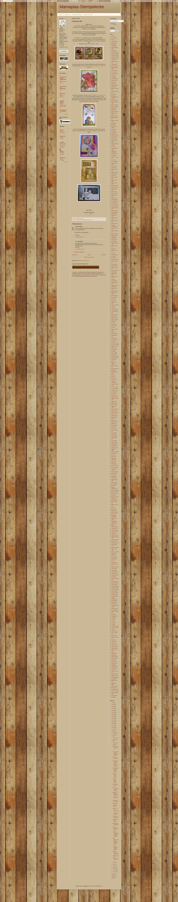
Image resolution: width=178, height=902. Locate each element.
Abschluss (113, 43)
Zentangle (113, 695)
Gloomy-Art (113, 305)
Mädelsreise (113, 396)
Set (112, 560)
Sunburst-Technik (114, 611)
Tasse (112, 621)
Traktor (112, 641)
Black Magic (113, 106)
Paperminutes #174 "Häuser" (115, 820)
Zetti (112, 697)
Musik (112, 423)
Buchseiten (113, 136)
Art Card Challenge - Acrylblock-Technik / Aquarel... (115, 834)
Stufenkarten (113, 610)
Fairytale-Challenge (113, 225)
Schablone (113, 530)
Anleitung (113, 66)
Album (112, 50)
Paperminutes (89, 219)
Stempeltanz (62, 157)
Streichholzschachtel (114, 606)
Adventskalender (114, 47)
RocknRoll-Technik (113, 516)
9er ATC (113, 38)
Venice (61, 158)
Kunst (112, 376)
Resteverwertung (114, 504)
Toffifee (113, 635)
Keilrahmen (113, 358)
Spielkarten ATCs (115, 806)
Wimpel (113, 687)
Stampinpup (113, 584)
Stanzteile (113, 592)
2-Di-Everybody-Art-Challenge (63, 110)
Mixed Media (114, 417)
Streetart (113, 603)
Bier (112, 98)
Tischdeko (113, 631)
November (115, 734)
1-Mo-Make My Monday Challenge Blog (63, 78)
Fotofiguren (113, 254)
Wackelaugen (114, 677)
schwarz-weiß (114, 549)
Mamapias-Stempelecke (81, 6)
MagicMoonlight (114, 398)
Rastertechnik (114, 491)
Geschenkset (113, 295)
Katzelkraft (113, 356)
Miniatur (113, 414)
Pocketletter (113, 471)
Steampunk (113, 596)
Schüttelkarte (114, 547)
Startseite (60, 14)
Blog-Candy (113, 111)
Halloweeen (113, 317)
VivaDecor (113, 673)
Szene (112, 614)
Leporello (113, 379)
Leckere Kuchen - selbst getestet (115, 775)
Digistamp (113, 173)
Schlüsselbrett (114, 539)
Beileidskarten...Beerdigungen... (115, 824)
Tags (112, 619)
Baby (112, 82)
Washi (112, 678)
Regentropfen (114, 496)
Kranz (112, 374)
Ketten (112, 359)
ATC (112, 77)
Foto (112, 253)
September (115, 739)
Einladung (113, 199)
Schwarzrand (114, 551)
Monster (113, 420)
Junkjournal (113, 346)
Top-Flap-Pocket (114, 637)
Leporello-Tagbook (113, 382)
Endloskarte (113, 210)
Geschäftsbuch (114, 288)
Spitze (112, 576)
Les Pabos (113, 387)
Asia (112, 75)
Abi (112, 39)
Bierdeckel (113, 100)
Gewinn (113, 300)
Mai (114, 864)
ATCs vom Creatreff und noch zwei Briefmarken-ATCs (115, 763)
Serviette (113, 556)
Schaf (112, 533)
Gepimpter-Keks (114, 282)
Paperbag (113, 445)
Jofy (112, 341)
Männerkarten (114, 409)
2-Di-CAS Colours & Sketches (62, 102)
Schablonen (113, 531)
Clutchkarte (113, 153)
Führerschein (114, 259)
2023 (113, 708)
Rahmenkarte (114, 490)
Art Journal (113, 70)
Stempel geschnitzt (113, 598)
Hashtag (113, 321)
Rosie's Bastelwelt (62, 151)
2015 (113, 723)
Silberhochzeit (114, 566)
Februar (114, 870)
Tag (112, 617)
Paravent (113, 453)
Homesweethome (114, 329)
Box (112, 124)
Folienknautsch (114, 250)
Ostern (112, 440)
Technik (113, 622)
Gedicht (113, 272)
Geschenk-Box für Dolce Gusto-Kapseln (115, 769)
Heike (76, 226)
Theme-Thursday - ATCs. (93, 43)
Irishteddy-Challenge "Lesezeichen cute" (96, 95)
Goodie (112, 308)
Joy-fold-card (114, 343)
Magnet (112, 401)
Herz (112, 322)
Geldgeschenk (114, 276)
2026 (113, 703)
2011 (113, 731)
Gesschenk (113, 297)
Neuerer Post (74, 254)
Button (112, 137)
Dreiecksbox (113, 187)
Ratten (112, 495)
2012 (113, 729)
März (114, 868)
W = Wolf (62, 152)
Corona (112, 160)
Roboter (113, 514)
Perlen (112, 456)
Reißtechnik (113, 500)
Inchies (112, 338)
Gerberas (61, 137)
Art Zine (113, 72)
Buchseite (113, 134)
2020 (113, 714)
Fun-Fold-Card (114, 261)
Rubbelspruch (114, 518)
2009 (113, 876)
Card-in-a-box (114, 140)
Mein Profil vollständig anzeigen (63, 46)
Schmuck (113, 541)
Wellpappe (113, 686)
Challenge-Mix (115, 855)
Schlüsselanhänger (114, 537)
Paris (112, 455)
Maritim (113, 410)
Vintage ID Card (114, 671)
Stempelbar (113, 600)
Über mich (113, 658)
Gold (112, 306)
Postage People (114, 479)
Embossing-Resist (114, 207)
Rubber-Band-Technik (114, 521)
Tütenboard (113, 648)
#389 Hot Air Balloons (62, 96)
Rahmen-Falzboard (113, 488)
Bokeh (112, 123)
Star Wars (113, 594)
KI (112, 361)
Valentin (113, 661)
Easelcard (113, 193)
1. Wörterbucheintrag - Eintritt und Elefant (115, 753)
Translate (115, 24)
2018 (113, 718)
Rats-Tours (113, 493)
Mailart (112, 403)
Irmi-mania (113, 339)
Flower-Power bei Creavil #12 (115, 747)
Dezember (115, 733)
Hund (112, 332)
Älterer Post (103, 254)
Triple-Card (113, 645)
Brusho (112, 129)
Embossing (113, 206)
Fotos (112, 256)
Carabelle (113, 139)
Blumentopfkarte (114, 117)
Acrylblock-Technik (78, 219)
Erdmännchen (114, 215)
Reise (112, 498)
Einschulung (113, 201)
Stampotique (113, 587)
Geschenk (113, 291)
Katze (112, 354)
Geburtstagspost (114, 267)
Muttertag (113, 425)
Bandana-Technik (114, 88)
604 (60, 112)
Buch (112, 131)
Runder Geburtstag (113, 526)
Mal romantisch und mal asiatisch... (115, 789)
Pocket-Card (113, 467)
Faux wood (113, 233)
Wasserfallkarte (114, 680)
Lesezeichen (113, 388)
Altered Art (113, 53)
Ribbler (112, 510)
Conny (76, 241)
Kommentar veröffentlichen (79, 252)
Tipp (112, 629)
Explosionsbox (114, 217)
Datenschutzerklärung (77, 14)
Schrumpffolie (114, 544)
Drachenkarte (114, 185)
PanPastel (113, 444)
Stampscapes (113, 589)
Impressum (67, 14)
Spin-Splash (113, 575)
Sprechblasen (114, 583)
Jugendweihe (113, 344)
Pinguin (113, 461)
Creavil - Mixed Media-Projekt (115, 780)
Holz (112, 327)
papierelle (62, 142)
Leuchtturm (113, 390)
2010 (113, 874)
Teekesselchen (114, 626)
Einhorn (113, 197)
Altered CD (113, 57)
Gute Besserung (114, 311)
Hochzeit (113, 325)
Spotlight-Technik (114, 578)
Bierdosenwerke (114, 102)
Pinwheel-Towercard (113, 463)
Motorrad (113, 421)
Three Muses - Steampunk (115, 816)
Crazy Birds (113, 161)
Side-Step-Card (114, 564)
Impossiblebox (114, 335)
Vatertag (113, 663)
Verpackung (113, 667)
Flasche (112, 241)
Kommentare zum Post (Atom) (83, 260)
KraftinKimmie (114, 371)
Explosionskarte (114, 220)
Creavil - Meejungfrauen (115, 859)
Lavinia (112, 378)
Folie (112, 248)
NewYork (113, 428)
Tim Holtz (113, 627)
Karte (112, 351)
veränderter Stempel (113, 665)
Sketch (112, 570)
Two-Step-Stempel (113, 653)
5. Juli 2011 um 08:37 (79, 237)
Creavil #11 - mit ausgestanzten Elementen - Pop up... (115, 811)
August (114, 743)
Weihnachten (113, 683)
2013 (113, 727)
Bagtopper (113, 85)
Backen (112, 83)
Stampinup (113, 586)
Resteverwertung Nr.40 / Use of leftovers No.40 (63, 144)
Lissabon (113, 393)
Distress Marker (114, 177)
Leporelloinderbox (114, 384)
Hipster (112, 324)
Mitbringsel (113, 415)
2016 (113, 721)
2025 (113, 704)
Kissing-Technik (114, 365)
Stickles (113, 602)
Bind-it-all (113, 104)
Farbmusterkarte (114, 228)
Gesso (112, 298)
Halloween (113, 319)
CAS (112, 146)
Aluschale (113, 64)
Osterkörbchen (114, 437)
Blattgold (113, 108)
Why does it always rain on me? (115, 829)
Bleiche (112, 109)
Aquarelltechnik (114, 67)
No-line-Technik (114, 430)
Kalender (113, 349)
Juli (114, 744)
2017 (113, 720)
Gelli (112, 279)
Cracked (61, 131)
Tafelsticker (113, 616)
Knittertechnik (114, 368)
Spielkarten (113, 573)
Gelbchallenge (114, 273)
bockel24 (61, 130)
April (114, 866)
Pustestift (113, 484)
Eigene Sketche (114, 195)
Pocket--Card (114, 465)
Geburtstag (113, 265)
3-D (112, 36)
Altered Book (114, 55)
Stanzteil (113, 591)
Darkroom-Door (114, 169)
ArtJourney (113, 73)
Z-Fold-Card (113, 691)
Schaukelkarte (114, 535)
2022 (113, 710)
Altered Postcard (114, 61)
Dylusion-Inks (114, 189)
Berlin (112, 94)
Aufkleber (84, 219)
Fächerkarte (113, 223)
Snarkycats (113, 571)
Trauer (112, 643)
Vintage (113, 669)
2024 (113, 706)
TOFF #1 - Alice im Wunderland (115, 853)
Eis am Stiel (113, 204)
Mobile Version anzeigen (89, 257)
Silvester (113, 568)
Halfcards (113, 316)
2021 (113, 712)
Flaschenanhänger (114, 243)
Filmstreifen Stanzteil (113, 237)
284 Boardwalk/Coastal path (63, 82)
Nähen (112, 426)
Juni (114, 862)
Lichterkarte (113, 391)
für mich (113, 264)
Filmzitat (113, 239)
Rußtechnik (113, 528)
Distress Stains (114, 182)
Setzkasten (113, 562)
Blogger (100, 886)
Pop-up (112, 475)
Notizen (113, 433)
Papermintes (113, 447)
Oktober (114, 738)
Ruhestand (113, 524)
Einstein (113, 202)
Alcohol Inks (114, 52)
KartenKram (62, 136)
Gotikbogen (113, 310)
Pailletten (113, 442)
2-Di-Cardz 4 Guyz (62, 94)
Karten (112, 353)
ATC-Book (113, 78)
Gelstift (112, 280)
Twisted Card (114, 649)
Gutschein (113, 314)
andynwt (92, 886)
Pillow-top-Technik (113, 459)
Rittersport (113, 512)
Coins (112, 155)
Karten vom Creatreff (115, 758)
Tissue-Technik (114, 632)
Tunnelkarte (113, 646)
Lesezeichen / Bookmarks (115, 801)
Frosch (112, 258)
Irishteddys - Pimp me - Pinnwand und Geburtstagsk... (115, 795)
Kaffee (112, 348)
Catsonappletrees (114, 148)
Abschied (113, 41)
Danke (112, 167)
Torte (112, 640)
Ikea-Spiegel (113, 333)
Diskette (113, 175)
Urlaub (112, 660)
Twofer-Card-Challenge (114, 656)
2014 (113, 725)
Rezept (112, 509)
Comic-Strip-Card (115, 157)
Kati (62, 27)
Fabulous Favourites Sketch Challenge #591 (63, 105)
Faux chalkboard (114, 230)
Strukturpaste (114, 608)
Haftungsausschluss (88, 14)
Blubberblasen (114, 113)
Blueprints (113, 116)
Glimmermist (114, 302)
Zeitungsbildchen (114, 692)
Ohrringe (113, 434)
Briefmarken (113, 126)
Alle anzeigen (66, 113)
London (113, 395)
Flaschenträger (114, 245)
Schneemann (113, 542)
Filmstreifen (113, 235)
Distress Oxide (114, 180)
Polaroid (113, 473)
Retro (112, 507)
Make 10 (113, 404)
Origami (113, 436)
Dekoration (113, 172)
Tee (112, 624)
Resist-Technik (114, 501)
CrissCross (113, 166)
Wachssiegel (113, 675)
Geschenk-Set (114, 292)
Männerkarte (113, 406)
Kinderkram (113, 363)
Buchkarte (113, 132)
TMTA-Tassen (78, 37)
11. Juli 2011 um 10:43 (79, 249)
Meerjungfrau (114, 412)
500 (60, 89)
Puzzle (112, 485)
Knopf (112, 370)
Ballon (112, 87)
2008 (113, 878)
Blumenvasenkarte (114, 121)
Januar (114, 871)
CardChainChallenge (114, 144)
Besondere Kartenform (113, 96)
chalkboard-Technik (113, 151)
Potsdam (113, 482)
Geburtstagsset (114, 270)
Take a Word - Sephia (115, 785)
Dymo (112, 191)
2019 (113, 716)
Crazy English (114, 163)
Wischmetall (113, 689)
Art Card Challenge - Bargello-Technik (115, 847)
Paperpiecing (114, 451)
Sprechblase (113, 581)
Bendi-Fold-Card (114, 91)
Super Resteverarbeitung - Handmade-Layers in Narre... (115, 841)
